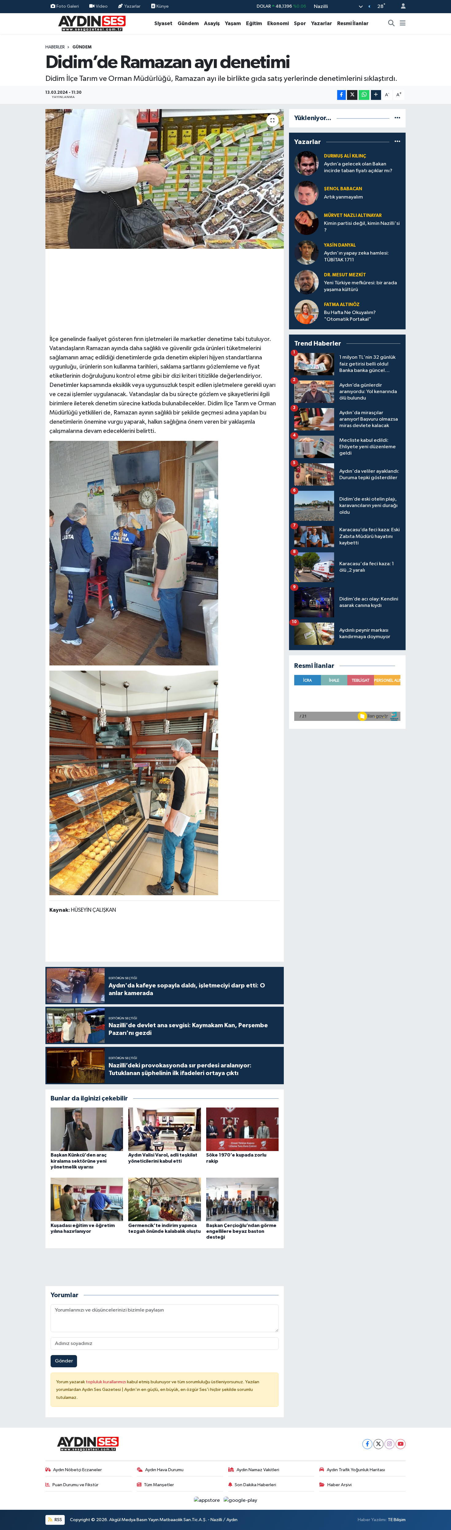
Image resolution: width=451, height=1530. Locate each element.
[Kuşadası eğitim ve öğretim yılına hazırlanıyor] (87, 1199)
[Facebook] (367, 1444)
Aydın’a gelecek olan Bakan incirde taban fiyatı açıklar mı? (358, 167)
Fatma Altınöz (342, 304)
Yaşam (233, 23)
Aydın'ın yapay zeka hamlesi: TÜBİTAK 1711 (356, 256)
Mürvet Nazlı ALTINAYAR (353, 215)
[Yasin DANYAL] (306, 252)
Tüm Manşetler (159, 1485)
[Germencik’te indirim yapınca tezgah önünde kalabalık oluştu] (164, 1199)
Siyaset (163, 23)
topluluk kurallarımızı (106, 1382)
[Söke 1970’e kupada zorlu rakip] (242, 1129)
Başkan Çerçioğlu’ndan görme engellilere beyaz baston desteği (241, 1231)
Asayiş (212, 23)
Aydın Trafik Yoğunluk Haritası (356, 1470)
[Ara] (391, 24)
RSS (58, 1519)
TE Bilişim (397, 1519)
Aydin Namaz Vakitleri (258, 1470)
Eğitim (254, 23)
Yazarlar (132, 6)
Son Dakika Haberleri (255, 1485)
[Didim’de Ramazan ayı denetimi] (164, 179)
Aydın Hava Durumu (164, 1470)
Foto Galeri (67, 6)
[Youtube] (400, 1444)
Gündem (188, 23)
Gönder (64, 1361)
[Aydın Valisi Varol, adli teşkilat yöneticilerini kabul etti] (164, 1129)
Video (102, 6)
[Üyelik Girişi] (401, 6)
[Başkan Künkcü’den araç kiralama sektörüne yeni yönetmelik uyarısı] (87, 1129)
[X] (378, 1444)
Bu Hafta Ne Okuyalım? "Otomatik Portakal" (350, 316)
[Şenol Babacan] (306, 192)
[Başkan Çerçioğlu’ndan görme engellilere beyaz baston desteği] (242, 1199)
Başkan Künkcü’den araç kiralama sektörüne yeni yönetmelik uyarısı (78, 1161)
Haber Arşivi (339, 1485)
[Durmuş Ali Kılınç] (306, 163)
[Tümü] (397, 118)
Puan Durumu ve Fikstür (75, 1485)
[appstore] (207, 1500)
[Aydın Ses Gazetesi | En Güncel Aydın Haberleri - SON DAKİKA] (91, 23)
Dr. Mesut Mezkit (345, 275)
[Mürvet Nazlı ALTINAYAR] (306, 222)
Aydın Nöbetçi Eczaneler (77, 1470)
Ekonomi (278, 23)
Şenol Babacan (343, 189)
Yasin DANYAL (340, 245)
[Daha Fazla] (376, 95)
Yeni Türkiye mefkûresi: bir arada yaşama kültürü (360, 286)
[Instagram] (389, 1444)
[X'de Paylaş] (352, 95)
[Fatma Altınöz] (306, 311)
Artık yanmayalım (343, 197)
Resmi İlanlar (352, 23)
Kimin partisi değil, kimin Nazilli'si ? (362, 227)
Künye (162, 6)
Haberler (55, 47)
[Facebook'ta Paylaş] (341, 95)
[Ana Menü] (403, 24)
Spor (300, 23)
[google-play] (240, 1500)
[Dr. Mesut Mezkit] (306, 282)
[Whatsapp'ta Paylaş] (364, 95)
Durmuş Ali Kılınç (345, 156)
